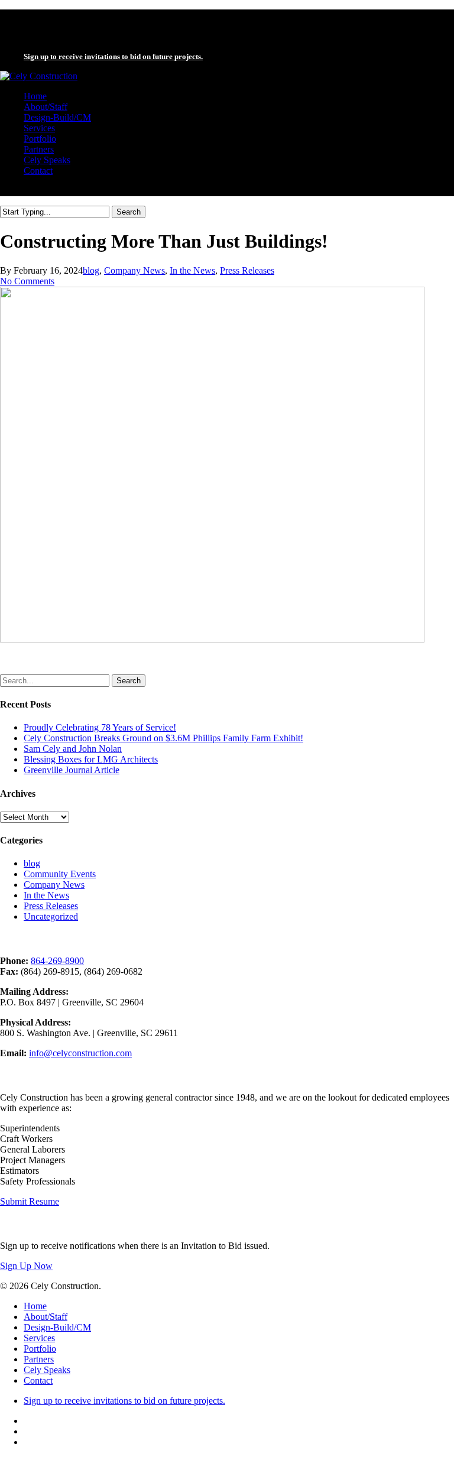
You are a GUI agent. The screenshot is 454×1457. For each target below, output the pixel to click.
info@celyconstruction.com (80, 1053)
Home (35, 1306)
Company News (134, 270)
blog (91, 270)
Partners (39, 1359)
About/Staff (45, 1317)
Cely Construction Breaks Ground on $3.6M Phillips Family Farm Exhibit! (163, 738)
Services (39, 1338)
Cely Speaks (47, 1370)
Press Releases (247, 270)
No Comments (27, 281)
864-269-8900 (57, 961)
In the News (192, 270)
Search (128, 211)
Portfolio (40, 1349)
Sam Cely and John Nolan (73, 749)
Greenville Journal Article (71, 770)
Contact (38, 1380)
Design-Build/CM (57, 1327)
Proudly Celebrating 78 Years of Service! (100, 727)
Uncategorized (51, 916)
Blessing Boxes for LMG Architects (91, 759)
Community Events (60, 874)
